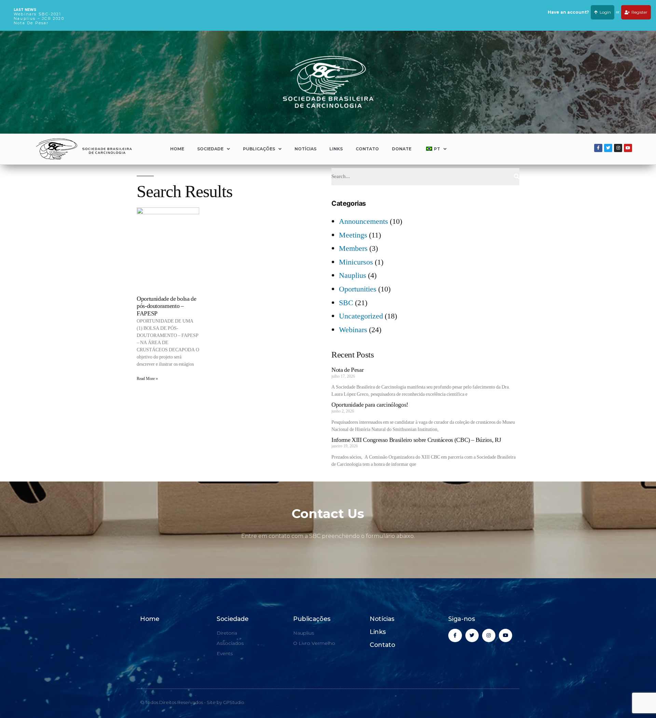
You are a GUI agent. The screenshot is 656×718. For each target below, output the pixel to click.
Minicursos (356, 262)
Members (353, 248)
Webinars (353, 330)
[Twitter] (608, 148)
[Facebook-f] (598, 148)
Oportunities (358, 289)
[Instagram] (618, 148)
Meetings (353, 235)
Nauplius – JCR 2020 (39, 18)
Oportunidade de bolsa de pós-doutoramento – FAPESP (166, 306)
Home (177, 148)
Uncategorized (361, 316)
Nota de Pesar (31, 23)
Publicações (259, 148)
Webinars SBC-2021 (37, 14)
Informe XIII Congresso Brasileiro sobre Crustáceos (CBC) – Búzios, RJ (416, 440)
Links (336, 148)
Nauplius (352, 275)
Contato (367, 148)
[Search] (516, 176)
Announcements (363, 221)
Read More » (147, 378)
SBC (346, 303)
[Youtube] (628, 148)
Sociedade (210, 148)
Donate (401, 148)
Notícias (305, 148)
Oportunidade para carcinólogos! (369, 405)
